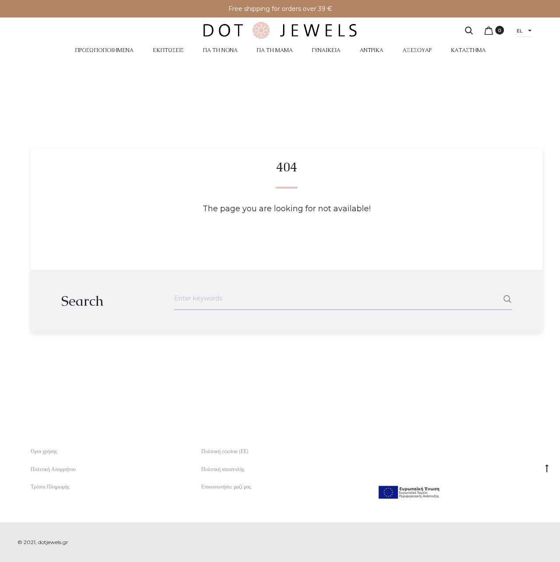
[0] (488, 30)
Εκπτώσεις (168, 50)
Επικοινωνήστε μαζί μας (226, 486)
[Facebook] (520, 542)
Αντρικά (371, 50)
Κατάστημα (468, 50)
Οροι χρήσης (44, 451)
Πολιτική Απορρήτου (53, 469)
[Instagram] (540, 542)
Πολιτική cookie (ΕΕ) (224, 451)
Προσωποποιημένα (104, 50)
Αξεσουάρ (416, 50)
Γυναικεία (326, 50)
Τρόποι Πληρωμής (50, 486)
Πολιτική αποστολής (223, 469)
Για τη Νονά (220, 50)
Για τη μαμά (275, 50)
